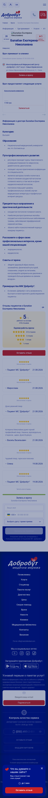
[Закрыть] (41, 768)
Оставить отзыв (24, 790)
